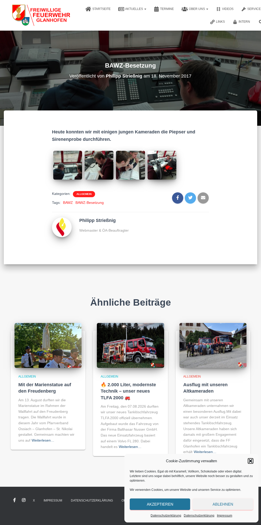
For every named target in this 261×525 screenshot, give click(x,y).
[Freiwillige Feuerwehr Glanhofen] (40, 15)
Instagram (23, 500)
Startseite (101, 9)
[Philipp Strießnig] (62, 227)
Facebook (14, 500)
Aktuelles (134, 9)
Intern (244, 21)
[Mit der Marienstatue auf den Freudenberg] (48, 345)
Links (220, 21)
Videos (227, 9)
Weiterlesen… (43, 440)
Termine (167, 9)
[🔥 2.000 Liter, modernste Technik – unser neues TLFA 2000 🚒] (130, 345)
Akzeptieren (160, 504)
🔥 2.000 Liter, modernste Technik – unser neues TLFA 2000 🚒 (128, 391)
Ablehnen (223, 504)
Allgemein (84, 194)
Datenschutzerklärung (166, 515)
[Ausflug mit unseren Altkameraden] (212, 345)
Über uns (197, 9)
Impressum (224, 515)
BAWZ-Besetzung (89, 203)
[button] (250, 461)
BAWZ (68, 203)
